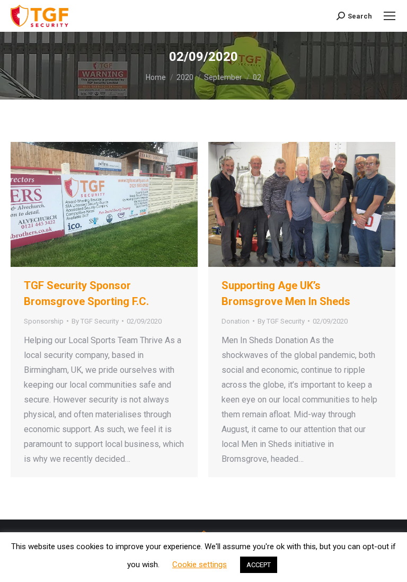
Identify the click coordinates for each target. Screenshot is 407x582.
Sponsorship (44, 321)
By (95, 321)
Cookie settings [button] (199, 564)
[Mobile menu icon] (389, 16)
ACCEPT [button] (258, 565)
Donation (236, 321)
